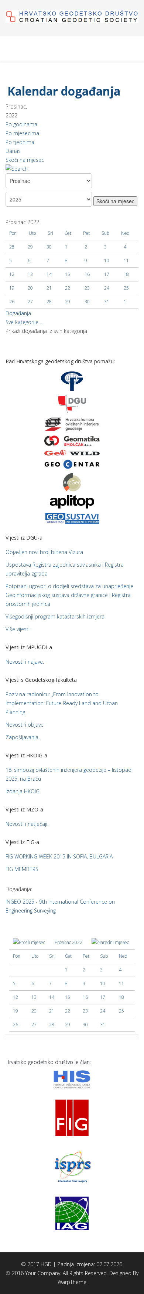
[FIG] (72, 1117)
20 (30, 288)
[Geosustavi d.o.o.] (72, 517)
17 (106, 274)
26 (11, 302)
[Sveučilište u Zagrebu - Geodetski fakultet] (72, 380)
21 (49, 288)
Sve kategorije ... (24, 322)
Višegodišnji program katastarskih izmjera (55, 616)
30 (87, 302)
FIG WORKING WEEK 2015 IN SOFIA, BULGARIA (59, 856)
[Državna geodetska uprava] (72, 403)
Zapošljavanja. (23, 737)
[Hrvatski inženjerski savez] (72, 1078)
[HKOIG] (72, 423)
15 (67, 274)
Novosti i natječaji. (27, 823)
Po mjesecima (22, 133)
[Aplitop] (72, 501)
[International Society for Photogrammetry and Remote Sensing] (72, 1165)
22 (67, 288)
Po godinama (21, 124)
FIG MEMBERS (22, 869)
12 (11, 274)
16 (87, 274)
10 (106, 260)
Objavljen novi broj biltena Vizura (44, 552)
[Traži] (72, 168)
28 (49, 302)
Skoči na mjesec (25, 159)
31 (106, 302)
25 (126, 288)
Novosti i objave (25, 724)
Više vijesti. (18, 629)
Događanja (18, 313)
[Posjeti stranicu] (72, 441)
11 (126, 260)
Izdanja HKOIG (23, 791)
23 (87, 288)
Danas (13, 150)
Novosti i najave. (25, 661)
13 (30, 274)
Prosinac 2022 (68, 942)
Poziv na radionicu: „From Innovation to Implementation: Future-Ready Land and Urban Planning (62, 703)
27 (30, 302)
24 (106, 288)
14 (49, 274)
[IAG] (72, 1212)
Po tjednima (20, 142)
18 (126, 274)
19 (11, 288)
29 (67, 302)
